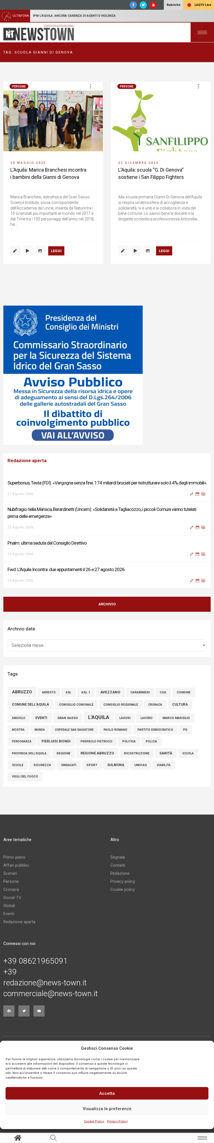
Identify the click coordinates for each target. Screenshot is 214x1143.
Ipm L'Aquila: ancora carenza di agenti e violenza (74, 16)
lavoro (146, 718)
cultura (180, 704)
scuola (188, 753)
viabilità (164, 765)
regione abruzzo (97, 753)
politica (129, 741)
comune (184, 692)
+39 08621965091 (35, 961)
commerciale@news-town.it (50, 993)
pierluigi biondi (56, 741)
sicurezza (42, 765)
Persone (19, 86)
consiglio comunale (76, 704)
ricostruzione (136, 753)
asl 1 (85, 692)
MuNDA (40, 729)
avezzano (110, 692)
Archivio (107, 604)
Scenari (10, 873)
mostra (18, 729)
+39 (10, 972)
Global (9, 905)
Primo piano (14, 857)
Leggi (56, 251)
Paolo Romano (115, 730)
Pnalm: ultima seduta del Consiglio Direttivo (47, 543)
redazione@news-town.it (45, 982)
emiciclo (18, 718)
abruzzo (22, 691)
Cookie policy (122, 889)
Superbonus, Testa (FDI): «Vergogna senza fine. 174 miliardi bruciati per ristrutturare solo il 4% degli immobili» (107, 483)
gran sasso (67, 718)
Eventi (8, 913)
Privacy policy (122, 881)
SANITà (165, 753)
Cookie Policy (94, 1121)
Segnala (117, 857)
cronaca (155, 704)
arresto (49, 692)
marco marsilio (176, 718)
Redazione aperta (19, 921)
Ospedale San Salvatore (74, 729)
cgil (163, 692)
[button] (90, 86)
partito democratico (155, 730)
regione (63, 753)
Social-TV (12, 897)
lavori (124, 718)
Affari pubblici (16, 865)
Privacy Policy (117, 1121)
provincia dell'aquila (29, 753)
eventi (41, 718)
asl (68, 692)
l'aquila (98, 717)
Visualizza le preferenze (107, 1108)
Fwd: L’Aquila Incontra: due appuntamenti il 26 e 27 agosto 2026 (66, 569)
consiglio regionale (120, 704)
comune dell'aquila (30, 704)
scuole (17, 765)
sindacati (68, 765)
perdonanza (21, 741)
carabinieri (140, 692)
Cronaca (11, 889)
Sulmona (115, 765)
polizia (151, 741)
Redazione (120, 873)
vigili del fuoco (25, 776)
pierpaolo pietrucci (96, 741)
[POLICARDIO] (107, 375)
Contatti (117, 865)
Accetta (107, 1093)
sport (91, 765)
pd (185, 730)
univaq (140, 765)
